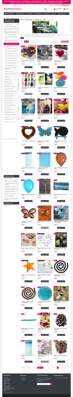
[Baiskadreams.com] (14, 9)
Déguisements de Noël (9, 93)
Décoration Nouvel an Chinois (10, 105)
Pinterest (23, 379)
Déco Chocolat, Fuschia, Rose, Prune (11, 37)
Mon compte (59, 8)
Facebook (23, 377)
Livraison (5, 382)
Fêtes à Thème (46, 13)
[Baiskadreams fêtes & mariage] (11, 129)
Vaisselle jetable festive (62, 13)
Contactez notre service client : (55, 5)
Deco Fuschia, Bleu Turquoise (11, 48)
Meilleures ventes (7, 380)
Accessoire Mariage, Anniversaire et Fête (11, 29)
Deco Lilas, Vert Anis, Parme (10, 60)
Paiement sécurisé (8, 205)
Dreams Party (7, 116)
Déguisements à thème (20, 13)
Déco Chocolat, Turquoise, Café (11, 43)
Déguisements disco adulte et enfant (11, 189)
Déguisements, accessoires (9, 13)
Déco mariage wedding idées (10, 191)
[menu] (55, 9)
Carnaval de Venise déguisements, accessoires (11, 184)
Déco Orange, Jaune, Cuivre (10, 65)
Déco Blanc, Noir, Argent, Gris (11, 34)
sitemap (5, 390)
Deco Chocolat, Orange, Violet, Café (11, 41)
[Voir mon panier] (64, 9)
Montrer (22, 367)
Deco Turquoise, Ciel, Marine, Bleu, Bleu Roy (10, 68)
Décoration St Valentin (9, 100)
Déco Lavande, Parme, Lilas (10, 58)
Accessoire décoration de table (10, 26)
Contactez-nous (7, 381)
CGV (4, 384)
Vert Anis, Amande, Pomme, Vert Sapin (11, 74)
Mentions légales (7, 383)
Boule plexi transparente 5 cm (10, 193)
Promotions (6, 377)
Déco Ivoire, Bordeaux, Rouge (11, 55)
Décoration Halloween (9, 98)
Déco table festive (29, 13)
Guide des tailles (7, 389)
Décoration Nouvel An (9, 102)
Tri (37, 41)
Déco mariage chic (8, 178)
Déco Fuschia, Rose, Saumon (10, 51)
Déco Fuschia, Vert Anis (9, 53)
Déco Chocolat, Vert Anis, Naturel (11, 46)
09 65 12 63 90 (64, 377)
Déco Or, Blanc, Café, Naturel (11, 63)
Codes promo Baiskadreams (9, 388)
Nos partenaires (7, 387)
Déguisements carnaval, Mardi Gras (11, 91)
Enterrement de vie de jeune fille (10, 114)
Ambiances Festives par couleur (10, 32)
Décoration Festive (8, 81)
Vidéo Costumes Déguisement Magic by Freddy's (11, 199)
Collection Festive (8, 77)
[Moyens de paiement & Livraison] (11, 156)
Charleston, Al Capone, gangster (10, 181)
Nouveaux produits (7, 379)
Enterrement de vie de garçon (10, 112)
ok (51, 384)
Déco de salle (53, 13)
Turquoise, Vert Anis (9, 71)
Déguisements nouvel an (9, 95)
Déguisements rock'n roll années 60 (11, 186)
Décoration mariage (38, 13)
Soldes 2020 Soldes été (9, 119)
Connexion (57, 9)
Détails (22, 38)
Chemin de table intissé (9, 196)
